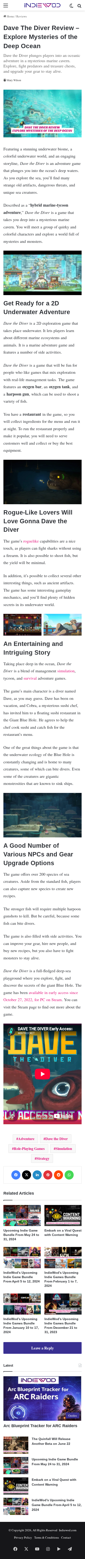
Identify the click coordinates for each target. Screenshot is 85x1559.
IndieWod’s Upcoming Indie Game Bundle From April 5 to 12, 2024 (21, 1277)
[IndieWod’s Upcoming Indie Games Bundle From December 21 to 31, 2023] (63, 1304)
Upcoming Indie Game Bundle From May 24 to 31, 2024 (21, 1235)
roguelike (31, 541)
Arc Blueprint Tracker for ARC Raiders (40, 1425)
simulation (66, 670)
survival (31, 678)
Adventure (26, 1138)
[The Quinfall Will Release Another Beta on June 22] (15, 1445)
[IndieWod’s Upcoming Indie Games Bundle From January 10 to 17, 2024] (22, 1304)
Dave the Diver (56, 1138)
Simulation (64, 1148)
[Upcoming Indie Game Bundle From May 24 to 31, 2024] (22, 1215)
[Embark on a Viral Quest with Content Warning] (63, 1215)
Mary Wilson (14, 80)
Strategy (42, 1158)
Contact (66, 1537)
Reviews (21, 16)
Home (10, 16)
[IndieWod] (42, 5)
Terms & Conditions (46, 1537)
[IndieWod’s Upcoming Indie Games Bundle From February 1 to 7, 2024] (63, 1257)
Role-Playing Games (29, 1148)
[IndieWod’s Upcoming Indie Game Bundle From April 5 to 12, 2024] (22, 1257)
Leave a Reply (42, 1348)
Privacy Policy (23, 1537)
